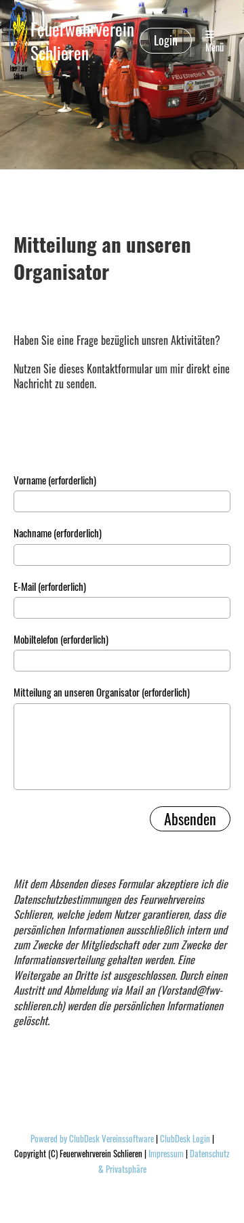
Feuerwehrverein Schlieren (82, 41)
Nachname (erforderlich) (58, 533)
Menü (214, 47)
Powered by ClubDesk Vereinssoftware (92, 1138)
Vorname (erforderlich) (55, 480)
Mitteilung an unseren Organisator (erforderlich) (102, 692)
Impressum (166, 1153)
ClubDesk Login (185, 1138)
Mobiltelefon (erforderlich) (61, 639)
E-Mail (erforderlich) (50, 586)
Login (166, 40)
